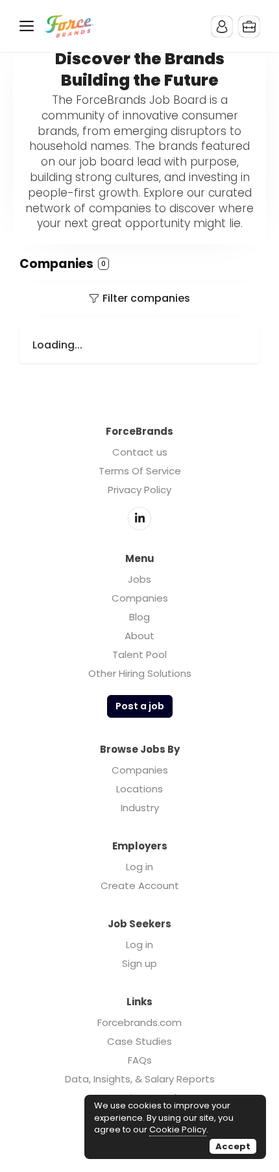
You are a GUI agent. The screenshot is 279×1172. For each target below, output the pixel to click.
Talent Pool (139, 654)
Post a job (139, 706)
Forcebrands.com (139, 1022)
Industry (140, 807)
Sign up (139, 963)
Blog (139, 617)
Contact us (139, 452)
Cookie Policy (177, 1129)
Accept (232, 1146)
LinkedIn (139, 518)
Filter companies (146, 298)
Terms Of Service (140, 471)
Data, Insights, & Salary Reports (140, 1079)
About (139, 635)
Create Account (140, 885)
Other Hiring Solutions (139, 673)
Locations (139, 789)
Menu (29, 26)
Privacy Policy (139, 489)
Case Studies (139, 1041)
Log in (139, 866)
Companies (140, 598)
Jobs (139, 579)
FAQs (140, 1060)
